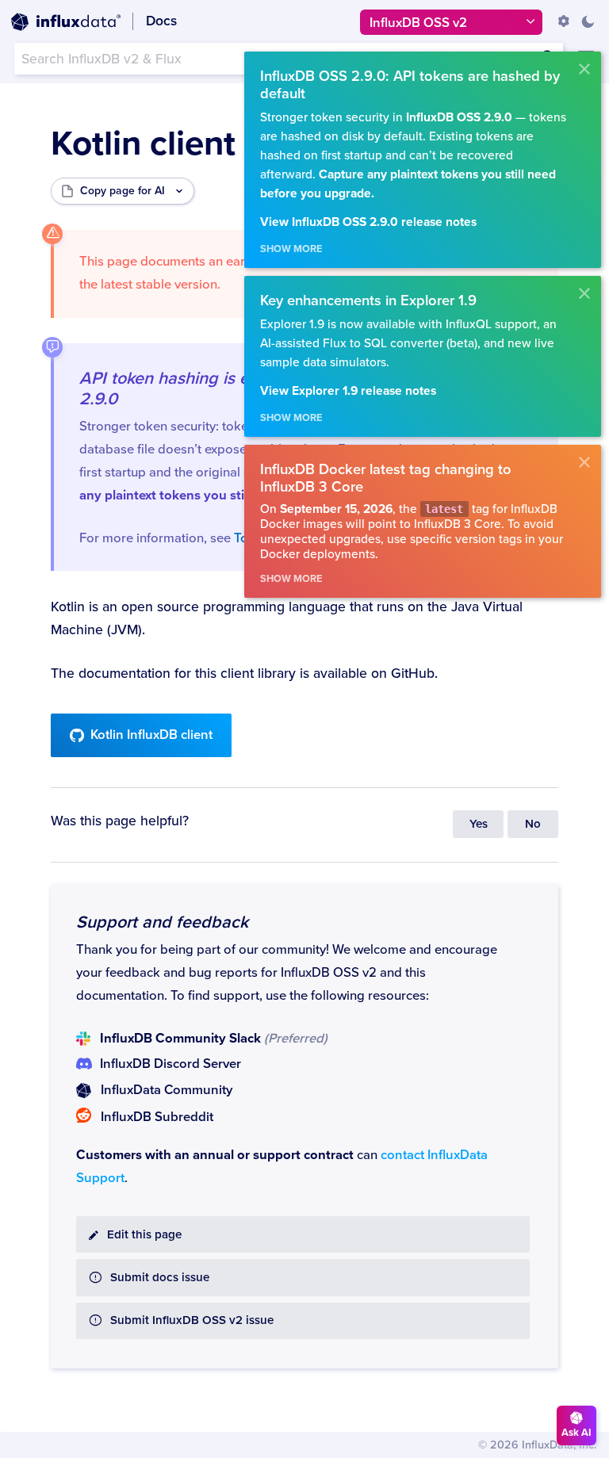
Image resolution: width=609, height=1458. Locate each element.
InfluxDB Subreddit (157, 1117)
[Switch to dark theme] (587, 21)
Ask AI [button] (576, 1432)
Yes (478, 824)
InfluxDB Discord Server (170, 1064)
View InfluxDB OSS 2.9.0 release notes (368, 222)
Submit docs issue (159, 1277)
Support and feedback (162, 922)
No (533, 824)
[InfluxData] (66, 22)
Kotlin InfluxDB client (151, 735)
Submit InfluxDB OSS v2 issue (192, 1320)
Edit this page (144, 1234)
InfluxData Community (166, 1090)
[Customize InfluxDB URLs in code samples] (564, 21)
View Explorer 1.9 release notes (348, 391)
